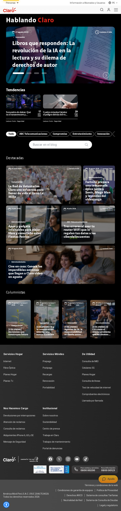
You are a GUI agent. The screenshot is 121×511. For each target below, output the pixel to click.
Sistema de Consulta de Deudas (102, 500)
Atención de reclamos (14, 422)
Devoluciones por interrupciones (19, 415)
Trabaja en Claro (51, 435)
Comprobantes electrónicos (96, 394)
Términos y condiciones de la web (101, 485)
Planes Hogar (10, 374)
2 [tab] (29, 73)
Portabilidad (49, 387)
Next (106, 75)
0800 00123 (108, 470)
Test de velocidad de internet (96, 387)
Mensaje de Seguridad (14, 442)
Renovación (48, 381)
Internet (7, 361)
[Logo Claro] (9, 10)
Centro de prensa (51, 428)
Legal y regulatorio (109, 505)
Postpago (47, 368)
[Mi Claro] (108, 10)
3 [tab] (36, 73)
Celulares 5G (88, 368)
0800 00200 (88, 470)
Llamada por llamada (92, 400)
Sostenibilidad (50, 422)
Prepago (47, 361)
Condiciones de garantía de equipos (75, 490)
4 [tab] (44, 73)
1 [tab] (18, 73)
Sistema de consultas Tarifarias (102, 495)
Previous (96, 75)
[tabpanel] (60, 55)
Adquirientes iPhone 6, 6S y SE (18, 435)
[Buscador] (101, 10)
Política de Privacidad (107, 490)
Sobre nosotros (50, 415)
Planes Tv (8, 381)
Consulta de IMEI (90, 361)
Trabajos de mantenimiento (56, 442)
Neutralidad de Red (72, 500)
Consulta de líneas (91, 381)
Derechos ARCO (75, 495)
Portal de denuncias (52, 448)
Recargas (47, 374)
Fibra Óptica (9, 368)
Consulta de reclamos (14, 428)
